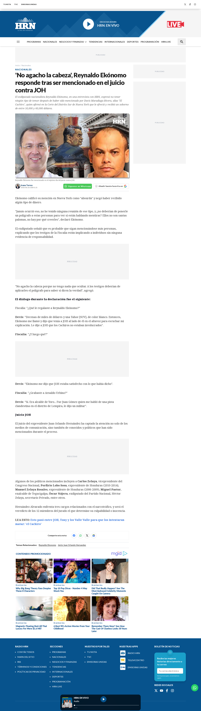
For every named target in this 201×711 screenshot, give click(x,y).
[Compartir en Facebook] (74, 535)
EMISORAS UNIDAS (29, 4)
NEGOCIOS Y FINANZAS (71, 41)
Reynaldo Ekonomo (47, 545)
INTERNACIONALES (115, 41)
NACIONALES (50, 41)
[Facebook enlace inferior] (167, 690)
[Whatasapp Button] (194, 687)
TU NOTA (7, 4)
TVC (16, 4)
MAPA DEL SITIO (25, 657)
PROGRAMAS (34, 41)
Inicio (17, 65)
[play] (103, 699)
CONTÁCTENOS (25, 652)
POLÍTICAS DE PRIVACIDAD (31, 671)
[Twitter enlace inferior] (156, 690)
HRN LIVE (166, 41)
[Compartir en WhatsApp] (80, 535)
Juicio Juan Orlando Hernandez (72, 545)
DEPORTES (133, 41)
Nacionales (26, 65)
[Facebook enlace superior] (190, 4)
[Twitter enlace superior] (185, 4)
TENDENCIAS (95, 41)
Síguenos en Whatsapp (79, 186)
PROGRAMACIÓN (150, 41)
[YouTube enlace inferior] (161, 690)
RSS (19, 661)
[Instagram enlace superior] (195, 4)
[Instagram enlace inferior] (172, 690)
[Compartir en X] (87, 535)
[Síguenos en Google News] (93, 535)
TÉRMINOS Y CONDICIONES (32, 666)
